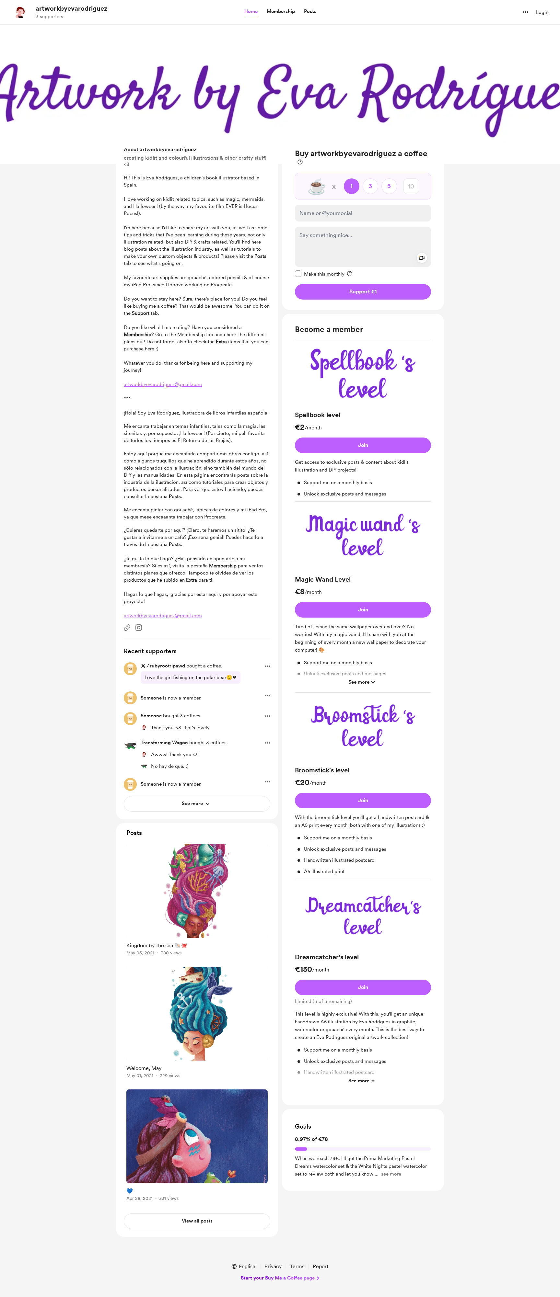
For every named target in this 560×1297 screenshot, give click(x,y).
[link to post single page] (197, 900)
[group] (363, 423)
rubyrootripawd (167, 666)
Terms (297, 1266)
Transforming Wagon (164, 742)
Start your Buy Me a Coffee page (278, 1278)
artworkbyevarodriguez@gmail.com (163, 384)
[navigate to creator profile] (20, 12)
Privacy (273, 1266)
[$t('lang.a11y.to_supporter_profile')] (144, 727)
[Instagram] (138, 627)
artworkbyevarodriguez (71, 8)
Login (542, 12)
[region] (363, 224)
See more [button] (358, 682)
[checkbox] (319, 273)
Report (320, 1266)
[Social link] (127, 627)
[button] (251, 11)
